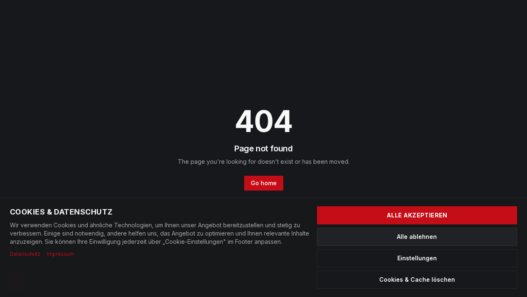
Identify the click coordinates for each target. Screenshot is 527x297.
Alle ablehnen (417, 236)
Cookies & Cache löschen (417, 279)
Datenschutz (25, 254)
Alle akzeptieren (417, 215)
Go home (264, 182)
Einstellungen (417, 258)
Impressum (60, 254)
